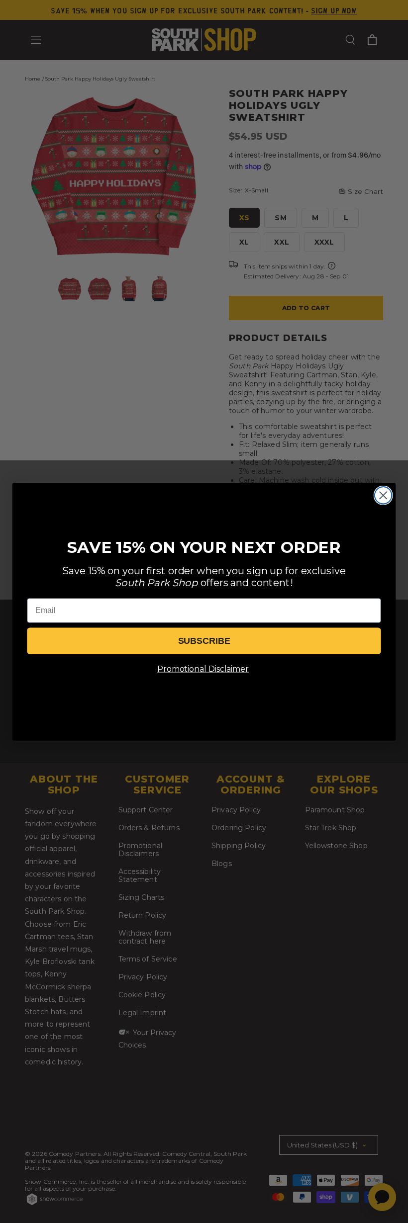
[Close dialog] (383, 495)
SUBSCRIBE (204, 641)
